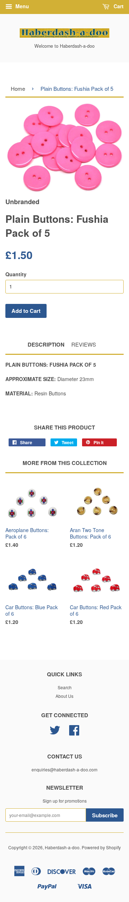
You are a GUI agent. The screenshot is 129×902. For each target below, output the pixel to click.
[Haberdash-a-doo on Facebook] (74, 732)
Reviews (83, 344)
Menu (21, 6)
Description (46, 344)
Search (65, 687)
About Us (64, 696)
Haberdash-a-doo (62, 847)
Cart (118, 6)
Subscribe (105, 815)
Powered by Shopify (101, 847)
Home (18, 88)
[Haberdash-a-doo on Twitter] (54, 732)
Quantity (16, 274)
